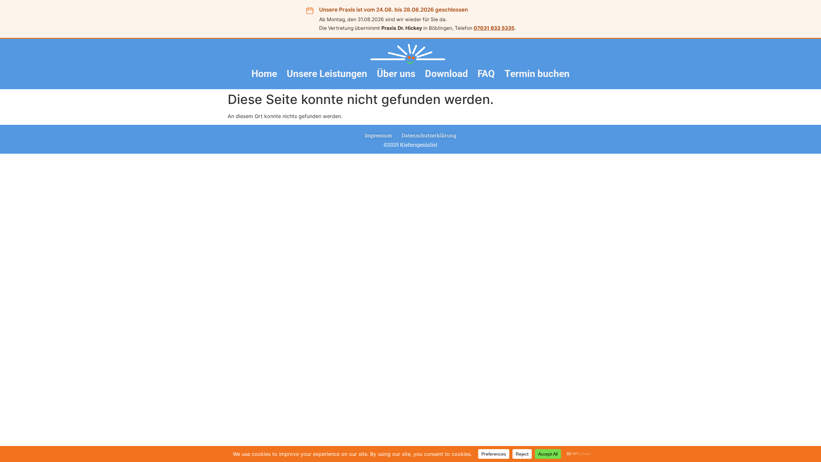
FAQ (486, 73)
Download (446, 73)
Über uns (396, 73)
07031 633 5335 (494, 28)
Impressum (378, 135)
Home (264, 73)
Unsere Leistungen (327, 73)
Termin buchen (537, 73)
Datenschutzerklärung (429, 135)
